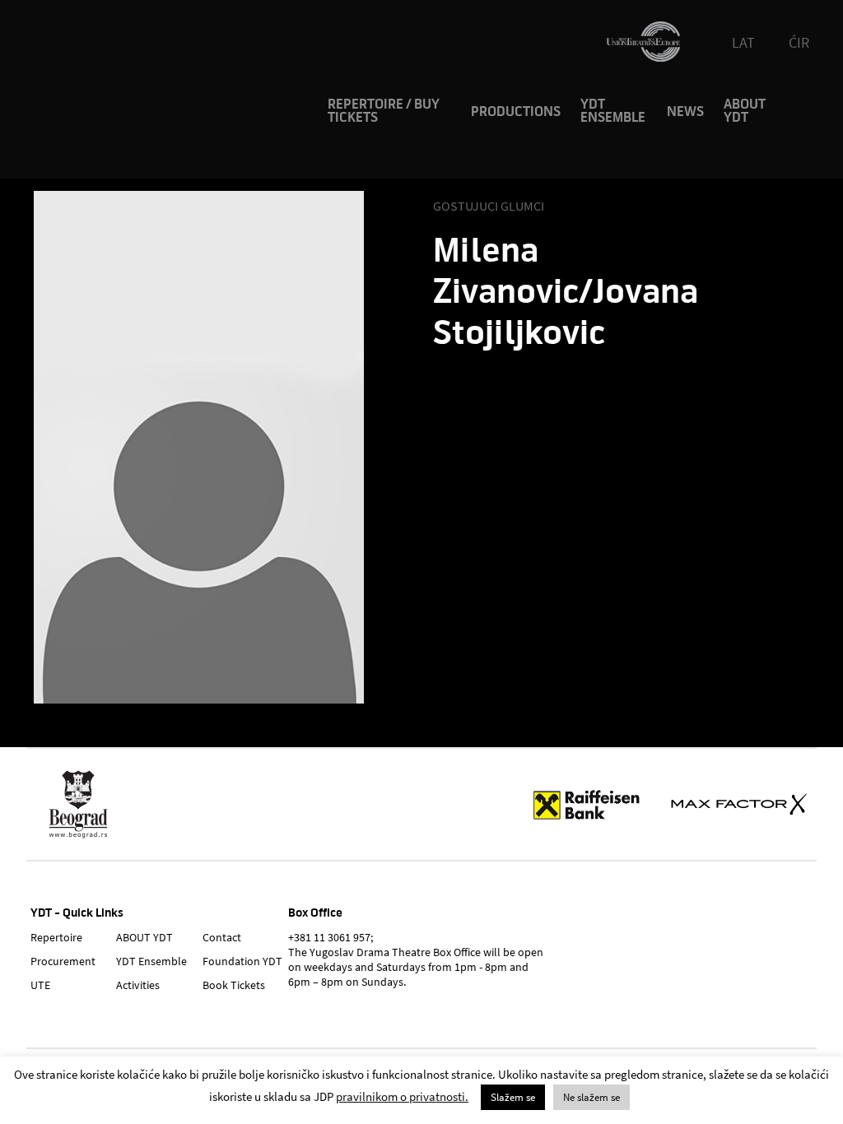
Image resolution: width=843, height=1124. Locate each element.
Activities (138, 985)
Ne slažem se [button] (591, 1097)
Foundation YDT (242, 961)
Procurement (62, 961)
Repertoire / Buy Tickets (384, 111)
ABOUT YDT (745, 111)
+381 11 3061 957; (330, 937)
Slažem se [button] (513, 1097)
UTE (40, 985)
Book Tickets (234, 985)
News (685, 111)
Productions (516, 111)
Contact (222, 937)
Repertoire (56, 937)
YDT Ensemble (612, 111)
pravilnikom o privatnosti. (402, 1096)
